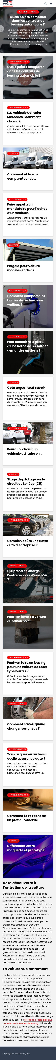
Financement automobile (27, 12)
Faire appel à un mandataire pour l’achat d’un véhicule (27, 208)
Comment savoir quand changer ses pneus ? (26, 726)
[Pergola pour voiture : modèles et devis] (28, 249)
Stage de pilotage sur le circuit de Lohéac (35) (26, 481)
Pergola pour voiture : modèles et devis (24, 268)
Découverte (13, 153)
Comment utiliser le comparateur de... (22, 176)
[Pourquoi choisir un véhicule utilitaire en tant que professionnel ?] (28, 433)
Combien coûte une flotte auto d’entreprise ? (27, 543)
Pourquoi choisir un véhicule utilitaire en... (24, 451)
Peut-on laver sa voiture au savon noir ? (26, 619)
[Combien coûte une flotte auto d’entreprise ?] (28, 524)
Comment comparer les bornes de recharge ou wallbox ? (26, 300)
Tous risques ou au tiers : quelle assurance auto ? (26, 756)
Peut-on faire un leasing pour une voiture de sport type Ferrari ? (27, 667)
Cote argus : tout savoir (26, 388)
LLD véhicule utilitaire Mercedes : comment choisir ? (24, 117)
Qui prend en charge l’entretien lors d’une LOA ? (27, 575)
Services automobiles (17, 199)
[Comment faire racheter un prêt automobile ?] (28, 799)
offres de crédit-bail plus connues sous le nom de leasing (27, 1021)
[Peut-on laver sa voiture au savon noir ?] (28, 627)
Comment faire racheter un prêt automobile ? (26, 818)
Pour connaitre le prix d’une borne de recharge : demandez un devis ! (27, 346)
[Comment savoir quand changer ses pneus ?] (28, 708)
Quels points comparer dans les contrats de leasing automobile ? (28, 20)
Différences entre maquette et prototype (25, 848)
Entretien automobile (17, 566)
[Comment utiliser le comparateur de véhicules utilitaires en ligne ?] (28, 158)
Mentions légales (22, 1053)
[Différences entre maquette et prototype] (28, 856)
